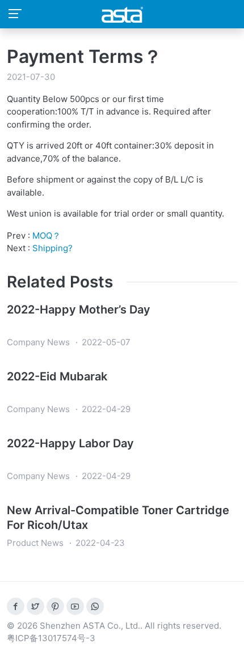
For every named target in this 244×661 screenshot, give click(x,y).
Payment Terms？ (84, 56)
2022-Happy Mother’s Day (78, 309)
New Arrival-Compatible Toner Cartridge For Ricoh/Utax (118, 517)
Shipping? (52, 248)
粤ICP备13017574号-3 (51, 638)
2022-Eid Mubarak (57, 376)
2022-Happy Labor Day (70, 443)
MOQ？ (46, 235)
